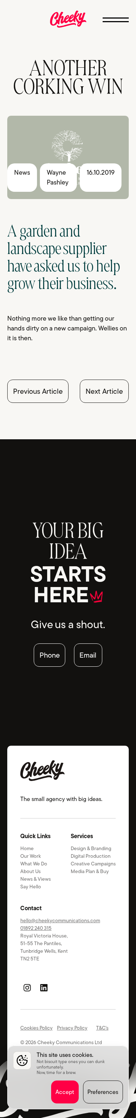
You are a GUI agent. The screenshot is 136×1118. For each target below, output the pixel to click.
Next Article (104, 391)
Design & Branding (91, 848)
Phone (50, 655)
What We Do (33, 863)
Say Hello (30, 886)
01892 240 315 (35, 928)
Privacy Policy (72, 1027)
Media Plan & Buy (90, 871)
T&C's (102, 1027)
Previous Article (38, 391)
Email (87, 655)
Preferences (102, 1092)
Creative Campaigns (93, 863)
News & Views (35, 879)
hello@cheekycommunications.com (60, 920)
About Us (30, 871)
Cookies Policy (36, 1027)
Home (27, 848)
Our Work (30, 856)
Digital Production (91, 856)
